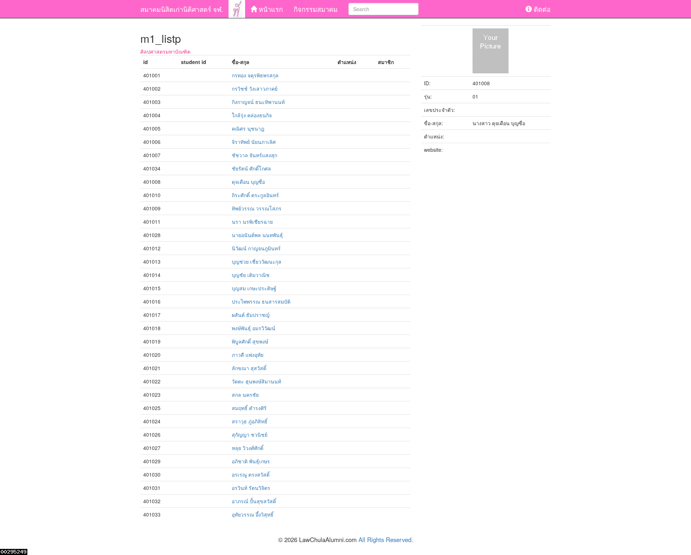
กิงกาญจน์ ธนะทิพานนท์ (258, 101)
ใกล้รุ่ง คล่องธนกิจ (252, 115)
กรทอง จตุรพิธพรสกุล (255, 75)
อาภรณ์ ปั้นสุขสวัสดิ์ (254, 501)
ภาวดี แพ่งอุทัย (247, 354)
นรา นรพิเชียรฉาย (252, 221)
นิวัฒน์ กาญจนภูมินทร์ (256, 248)
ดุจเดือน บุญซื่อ (248, 181)
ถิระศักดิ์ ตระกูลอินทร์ (255, 195)
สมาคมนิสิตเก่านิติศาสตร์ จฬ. (181, 9)
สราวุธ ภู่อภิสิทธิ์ (249, 421)
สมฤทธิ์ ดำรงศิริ (249, 407)
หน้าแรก (270, 9)
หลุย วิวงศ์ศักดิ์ (247, 447)
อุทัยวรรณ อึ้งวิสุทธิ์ (253, 514)
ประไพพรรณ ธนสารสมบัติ (261, 301)
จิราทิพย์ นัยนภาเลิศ (254, 141)
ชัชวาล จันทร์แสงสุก (254, 155)
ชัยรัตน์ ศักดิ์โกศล (251, 168)
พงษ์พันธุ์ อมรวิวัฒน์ (253, 328)
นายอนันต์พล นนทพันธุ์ (257, 234)
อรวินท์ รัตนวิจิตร (251, 487)
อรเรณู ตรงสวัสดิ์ (251, 474)
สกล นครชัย (245, 394)
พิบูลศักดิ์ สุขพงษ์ (250, 341)
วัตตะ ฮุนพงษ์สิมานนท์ (256, 381)
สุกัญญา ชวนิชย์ (249, 434)
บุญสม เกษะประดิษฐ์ (254, 288)
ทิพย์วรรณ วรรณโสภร (256, 208)
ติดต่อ (541, 9)
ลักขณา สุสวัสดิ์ (249, 368)
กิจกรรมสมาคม (316, 9)
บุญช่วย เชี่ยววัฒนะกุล (256, 261)
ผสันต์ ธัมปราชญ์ (251, 314)
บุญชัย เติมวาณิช (251, 274)
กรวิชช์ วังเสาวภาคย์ (254, 88)
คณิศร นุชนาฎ (248, 128)
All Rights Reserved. (385, 539)
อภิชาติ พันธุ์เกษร (251, 461)
